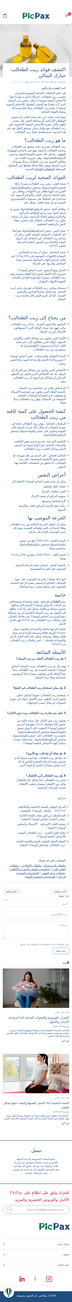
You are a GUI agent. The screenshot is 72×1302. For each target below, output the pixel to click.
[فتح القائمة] (64, 16)
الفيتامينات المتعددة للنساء (40, 877)
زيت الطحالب (58, 601)
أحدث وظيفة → (59, 891)
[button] (36, 1254)
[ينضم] (9, 1210)
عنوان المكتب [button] (63, 1264)
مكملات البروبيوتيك (55, 865)
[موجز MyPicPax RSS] (68, 962)
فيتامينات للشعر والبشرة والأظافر (29, 869)
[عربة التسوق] (8, 16)
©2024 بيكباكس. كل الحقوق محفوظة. (36, 1295)
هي (18, 620)
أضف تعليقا (61, 950)
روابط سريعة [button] (63, 1244)
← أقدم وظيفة (12, 891)
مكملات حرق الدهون (53, 873)
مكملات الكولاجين (31, 865)
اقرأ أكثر (65, 1041)
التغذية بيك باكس (50, 88)
